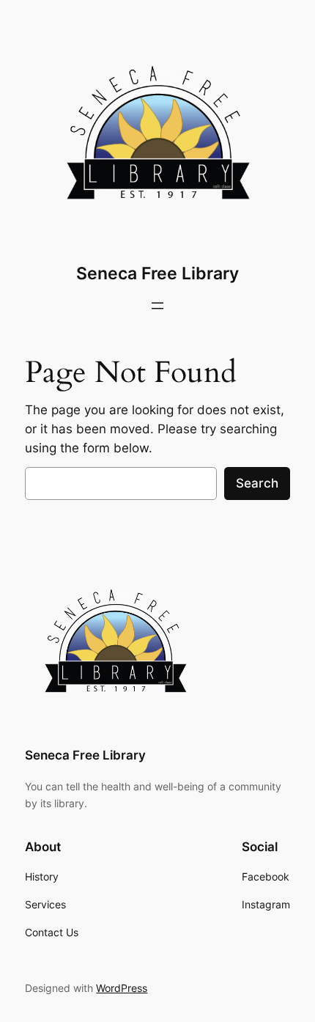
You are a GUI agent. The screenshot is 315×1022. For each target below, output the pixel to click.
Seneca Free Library (157, 273)
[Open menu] (157, 306)
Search (257, 483)
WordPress (121, 988)
